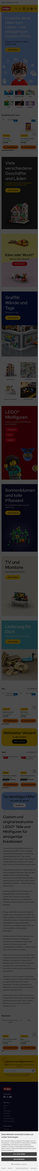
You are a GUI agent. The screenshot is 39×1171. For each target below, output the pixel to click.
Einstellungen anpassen (20, 1164)
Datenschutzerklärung (22, 1168)
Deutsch (10, 1168)
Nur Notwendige (19, 1159)
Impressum (34, 1168)
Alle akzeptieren (19, 1154)
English (3, 1168)
